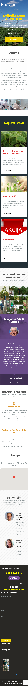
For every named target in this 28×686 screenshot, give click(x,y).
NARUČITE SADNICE (14, 33)
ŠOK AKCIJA (8, 239)
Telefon (3, 610)
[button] (14, 477)
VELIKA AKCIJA (14, 39)
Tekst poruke (4, 616)
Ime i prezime (4, 599)
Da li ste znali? (9, 196)
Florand (9, 4)
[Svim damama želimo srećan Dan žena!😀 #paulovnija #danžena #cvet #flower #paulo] (6, 655)
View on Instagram (14, 674)
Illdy (7, 681)
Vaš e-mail (3, 605)
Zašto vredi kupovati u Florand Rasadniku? (13, 152)
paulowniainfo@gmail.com (14, 589)
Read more (8, 170)
